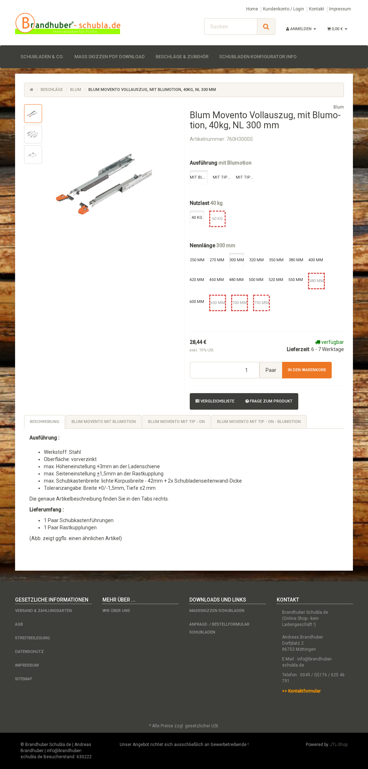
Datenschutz (29, 651)
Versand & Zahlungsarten (43, 610)
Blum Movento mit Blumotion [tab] (104, 421)
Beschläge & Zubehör (182, 56)
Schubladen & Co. (42, 56)
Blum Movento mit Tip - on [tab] (176, 421)
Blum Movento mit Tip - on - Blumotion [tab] (259, 421)
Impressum (340, 8)
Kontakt (316, 8)
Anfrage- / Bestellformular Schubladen (219, 628)
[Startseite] (31, 89)
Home (252, 8)
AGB (19, 624)
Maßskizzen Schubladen (216, 610)
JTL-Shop (339, 744)
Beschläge (52, 89)
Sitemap (23, 679)
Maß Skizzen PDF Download (109, 56)
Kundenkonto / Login (283, 8)
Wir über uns (116, 610)
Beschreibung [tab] (44, 421)
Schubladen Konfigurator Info (257, 56)
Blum (75, 89)
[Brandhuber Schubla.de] (67, 23)
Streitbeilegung (32, 638)
